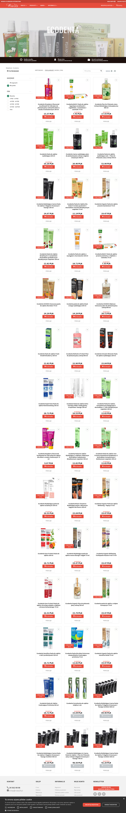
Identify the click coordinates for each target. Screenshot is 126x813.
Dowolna (12, 96)
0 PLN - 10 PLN (14, 98)
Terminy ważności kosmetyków (59, 796)
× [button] (124, 798)
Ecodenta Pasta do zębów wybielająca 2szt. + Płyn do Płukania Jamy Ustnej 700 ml (106, 156)
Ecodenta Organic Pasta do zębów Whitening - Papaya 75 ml (106, 504)
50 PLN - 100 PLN (15, 107)
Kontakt (10, 781)
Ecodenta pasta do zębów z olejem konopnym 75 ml (106, 604)
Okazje (23, 5)
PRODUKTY (33, 5)
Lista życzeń (77, 792)
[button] (42, 810)
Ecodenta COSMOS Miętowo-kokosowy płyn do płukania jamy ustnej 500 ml (106, 305)
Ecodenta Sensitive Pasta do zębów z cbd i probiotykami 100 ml (48, 654)
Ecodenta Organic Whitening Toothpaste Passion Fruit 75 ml (106, 554)
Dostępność (10, 78)
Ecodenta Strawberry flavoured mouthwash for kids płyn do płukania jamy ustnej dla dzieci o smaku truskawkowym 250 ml (49, 106)
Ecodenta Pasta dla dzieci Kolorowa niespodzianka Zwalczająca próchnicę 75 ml (77, 655)
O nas (37, 787)
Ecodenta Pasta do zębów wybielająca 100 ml (48, 155)
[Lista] (115, 71)
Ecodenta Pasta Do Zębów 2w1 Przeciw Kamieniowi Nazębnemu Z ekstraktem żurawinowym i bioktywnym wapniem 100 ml (106, 456)
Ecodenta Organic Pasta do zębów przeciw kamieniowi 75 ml (106, 205)
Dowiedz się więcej (65, 804)
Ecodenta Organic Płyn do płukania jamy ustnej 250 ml (77, 604)
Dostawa (38, 790)
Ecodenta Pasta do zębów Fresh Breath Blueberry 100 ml (48, 355)
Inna (11, 109)
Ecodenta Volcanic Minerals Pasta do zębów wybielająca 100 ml (106, 355)
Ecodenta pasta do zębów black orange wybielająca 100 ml (77, 305)
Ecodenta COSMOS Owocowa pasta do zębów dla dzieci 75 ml (48, 305)
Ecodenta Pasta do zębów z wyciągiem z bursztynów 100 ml (77, 255)
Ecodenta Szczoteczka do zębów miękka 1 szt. (77, 704)
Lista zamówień (78, 795)
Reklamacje (39, 792)
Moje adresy (77, 790)
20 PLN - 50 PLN (14, 104)
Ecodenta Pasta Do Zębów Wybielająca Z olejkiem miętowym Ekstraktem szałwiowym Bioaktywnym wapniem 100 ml (77, 456)
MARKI (42, 5)
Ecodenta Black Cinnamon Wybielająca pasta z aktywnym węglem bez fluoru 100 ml (77, 505)
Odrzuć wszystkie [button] (111, 805)
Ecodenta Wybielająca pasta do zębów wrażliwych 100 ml (48, 504)
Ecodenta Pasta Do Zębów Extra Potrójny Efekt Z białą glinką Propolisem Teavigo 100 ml (77, 405)
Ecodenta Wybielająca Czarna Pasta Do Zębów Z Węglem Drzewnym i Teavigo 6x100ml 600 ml (106, 705)
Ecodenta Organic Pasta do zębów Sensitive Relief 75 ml (106, 654)
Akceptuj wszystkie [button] (91, 805)
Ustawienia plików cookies (62, 792)
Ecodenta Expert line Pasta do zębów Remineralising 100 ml (49, 404)
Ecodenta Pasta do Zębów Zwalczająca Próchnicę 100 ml (49, 704)
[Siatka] (111, 71)
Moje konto (77, 787)
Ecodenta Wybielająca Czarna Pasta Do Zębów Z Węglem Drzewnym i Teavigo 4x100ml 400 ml (48, 755)
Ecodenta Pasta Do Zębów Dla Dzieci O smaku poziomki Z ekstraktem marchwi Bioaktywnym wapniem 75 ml (77, 206)
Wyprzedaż (39, 795)
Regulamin (58, 787)
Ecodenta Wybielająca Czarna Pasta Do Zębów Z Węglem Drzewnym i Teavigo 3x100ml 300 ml (106, 755)
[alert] (63, 805)
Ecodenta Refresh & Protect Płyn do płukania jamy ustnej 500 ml (77, 355)
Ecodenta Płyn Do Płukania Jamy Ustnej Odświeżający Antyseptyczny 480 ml (106, 106)
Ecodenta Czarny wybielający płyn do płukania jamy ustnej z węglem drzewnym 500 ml (77, 156)
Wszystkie (13, 85)
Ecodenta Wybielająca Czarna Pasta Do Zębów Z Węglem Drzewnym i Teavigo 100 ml (48, 205)
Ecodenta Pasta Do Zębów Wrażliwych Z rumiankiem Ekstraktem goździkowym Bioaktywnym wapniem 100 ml (48, 256)
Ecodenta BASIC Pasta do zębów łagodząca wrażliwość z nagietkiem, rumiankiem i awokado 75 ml (77, 106)
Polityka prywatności (60, 790)
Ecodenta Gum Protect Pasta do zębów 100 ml (48, 554)
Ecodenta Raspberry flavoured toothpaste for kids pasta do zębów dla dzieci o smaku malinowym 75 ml (49, 456)
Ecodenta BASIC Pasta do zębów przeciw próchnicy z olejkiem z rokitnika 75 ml (106, 255)
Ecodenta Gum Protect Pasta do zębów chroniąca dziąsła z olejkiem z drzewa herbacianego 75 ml (48, 605)
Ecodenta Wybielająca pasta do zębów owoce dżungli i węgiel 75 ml (77, 554)
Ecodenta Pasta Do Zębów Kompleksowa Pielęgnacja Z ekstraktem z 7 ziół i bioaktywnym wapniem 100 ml (106, 406)
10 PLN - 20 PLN (14, 101)
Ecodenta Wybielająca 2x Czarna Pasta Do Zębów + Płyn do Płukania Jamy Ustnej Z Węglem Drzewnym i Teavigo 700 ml (77, 755)
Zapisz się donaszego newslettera (106, 788)
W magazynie (14, 83)
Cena (8, 91)
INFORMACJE (52, 5)
